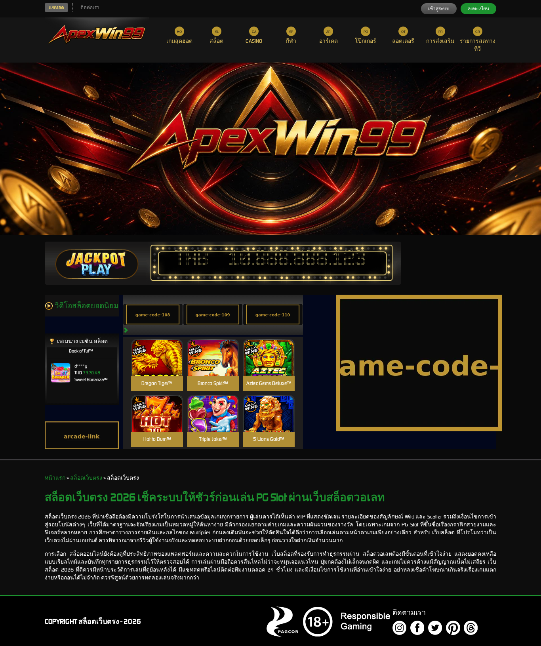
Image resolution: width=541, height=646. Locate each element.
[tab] (153, 314)
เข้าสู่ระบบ (439, 8)
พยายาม (157, 348)
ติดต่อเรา (89, 7)
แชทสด (56, 7)
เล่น (157, 365)
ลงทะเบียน (478, 8)
